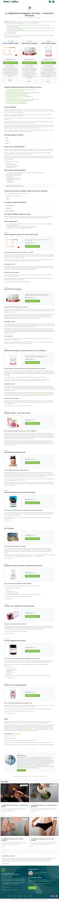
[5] (4, 744)
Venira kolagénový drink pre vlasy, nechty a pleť (17, 89)
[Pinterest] (54, 896)
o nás (31, 776)
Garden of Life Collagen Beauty (13, 103)
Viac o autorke (21, 770)
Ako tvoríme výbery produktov (35, 883)
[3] (4, 740)
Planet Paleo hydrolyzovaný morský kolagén (16, 96)
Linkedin (52, 766)
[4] (4, 742)
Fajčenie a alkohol (10, 210)
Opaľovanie (8, 208)
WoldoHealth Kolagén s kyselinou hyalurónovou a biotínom (20, 92)
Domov (9, 896)
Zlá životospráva (10, 205)
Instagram (19, 767)
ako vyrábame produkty (41, 776)
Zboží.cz (48, 267)
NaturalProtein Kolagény (12, 91)
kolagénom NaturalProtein (19, 28)
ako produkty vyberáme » (45, 861)
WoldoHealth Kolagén (27, 729)
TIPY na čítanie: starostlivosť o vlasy (15, 186)
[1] (4, 735)
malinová (15, 330)
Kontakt (19, 896)
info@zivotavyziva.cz (6, 887)
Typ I (7, 138)
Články (30, 896)
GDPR (14, 896)
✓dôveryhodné (17, 733)
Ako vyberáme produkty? (8, 856)
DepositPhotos (14, 889)
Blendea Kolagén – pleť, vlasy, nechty (15, 93)
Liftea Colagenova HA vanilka (13, 102)
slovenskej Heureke (34, 266)
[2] (4, 738)
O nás (25, 896)
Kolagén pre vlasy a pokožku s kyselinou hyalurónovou (19, 99)
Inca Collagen (9, 97)
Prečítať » (3, 812)
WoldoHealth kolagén (25, 30)
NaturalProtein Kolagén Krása (13, 95)
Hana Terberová (38, 874)
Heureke (38, 323)
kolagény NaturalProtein (10, 727)
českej (27, 266)
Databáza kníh (35, 767)
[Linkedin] (56, 896)
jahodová (34, 328)
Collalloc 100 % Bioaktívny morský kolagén (16, 100)
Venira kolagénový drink (18, 25)
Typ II (7, 140)
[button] (50, 2)
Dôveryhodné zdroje (48, 883)
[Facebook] (51, 896)
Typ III (7, 143)
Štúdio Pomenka (27, 767)
